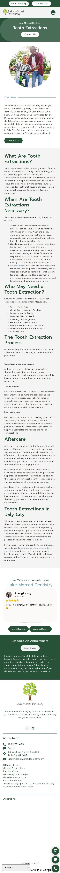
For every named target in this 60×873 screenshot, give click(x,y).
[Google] (33, 728)
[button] (53, 12)
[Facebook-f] (27, 728)
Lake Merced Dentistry (30, 23)
